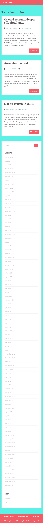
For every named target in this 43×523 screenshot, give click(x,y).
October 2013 (9, 331)
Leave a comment (25, 28)
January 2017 (9, 269)
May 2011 (8, 423)
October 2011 (9, 404)
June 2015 (8, 304)
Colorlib (25, 521)
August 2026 (9, 157)
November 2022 (10, 211)
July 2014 (7, 315)
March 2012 (8, 385)
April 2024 (8, 203)
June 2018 (8, 246)
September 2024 (10, 192)
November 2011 (10, 400)
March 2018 (8, 250)
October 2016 (9, 273)
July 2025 (7, 180)
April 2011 (8, 427)
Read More (34, 50)
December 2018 (10, 234)
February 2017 (9, 265)
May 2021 (8, 223)
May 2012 (8, 377)
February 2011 (9, 435)
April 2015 (8, 308)
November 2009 (10, 481)
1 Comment (23, 109)
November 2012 (10, 358)
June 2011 (8, 420)
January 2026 (9, 169)
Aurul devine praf (16, 63)
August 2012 (9, 369)
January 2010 (9, 474)
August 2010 (9, 458)
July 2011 (7, 416)
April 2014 (8, 323)
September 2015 (10, 300)
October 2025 (9, 176)
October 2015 (9, 296)
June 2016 (8, 281)
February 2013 (9, 346)
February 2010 (9, 470)
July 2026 (7, 161)
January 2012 (9, 393)
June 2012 (8, 373)
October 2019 (9, 227)
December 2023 (10, 207)
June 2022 (8, 215)
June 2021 (8, 219)
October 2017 (9, 254)
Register (7, 498)
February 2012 (9, 389)
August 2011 (9, 412)
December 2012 (10, 354)
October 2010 (9, 450)
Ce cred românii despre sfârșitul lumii (19, 21)
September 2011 (10, 408)
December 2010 (10, 443)
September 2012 (10, 366)
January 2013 (9, 350)
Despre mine (35, 517)
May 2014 (8, 319)
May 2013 (8, 335)
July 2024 (7, 196)
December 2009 (10, 477)
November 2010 (10, 447)
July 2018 (7, 242)
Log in (7, 502)
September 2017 (10, 257)
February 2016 (9, 292)
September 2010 (10, 454)
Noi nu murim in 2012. (19, 104)
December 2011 (10, 396)
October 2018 (9, 238)
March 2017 (8, 261)
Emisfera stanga (9, 517)
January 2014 (9, 327)
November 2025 (10, 173)
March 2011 (8, 431)
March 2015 (8, 311)
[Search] (36, 145)
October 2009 (9, 485)
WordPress (38, 521)
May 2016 (8, 284)
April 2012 (8, 381)
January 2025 (9, 188)
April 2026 (8, 165)
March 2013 (8, 342)
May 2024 (8, 200)
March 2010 (8, 466)
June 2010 (8, 462)
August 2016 (9, 277)
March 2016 (8, 288)
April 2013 (8, 338)
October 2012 (9, 362)
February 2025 (9, 184)
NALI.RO (7, 2)
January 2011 (9, 439)
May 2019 (8, 230)
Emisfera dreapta (23, 517)
